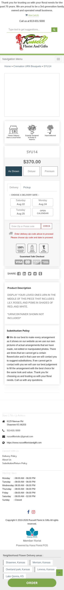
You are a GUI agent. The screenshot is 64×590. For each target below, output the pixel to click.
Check (46, 226)
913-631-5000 (13, 430)
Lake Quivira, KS (15, 576)
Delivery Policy (9, 456)
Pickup (27, 187)
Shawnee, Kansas (15, 562)
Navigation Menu (12, 59)
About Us (6, 459)
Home (7, 66)
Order (32, 582)
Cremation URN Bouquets (27, 66)
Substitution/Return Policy (14, 463)
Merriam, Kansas (41, 562)
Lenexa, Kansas (45, 569)
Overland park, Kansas (18, 569)
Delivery (14, 187)
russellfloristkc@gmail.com (20, 436)
